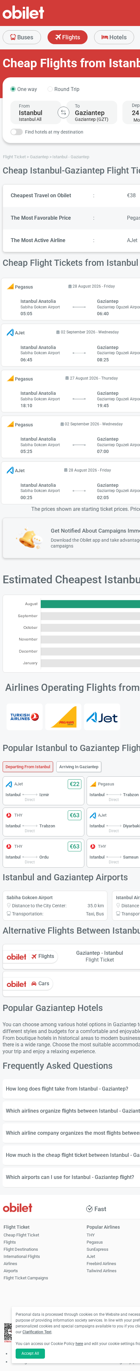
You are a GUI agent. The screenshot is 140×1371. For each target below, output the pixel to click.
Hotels (117, 37)
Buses (24, 37)
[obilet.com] (39, 18)
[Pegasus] (63, 717)
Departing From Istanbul (28, 766)
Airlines (10, 1263)
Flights (70, 37)
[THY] (25, 717)
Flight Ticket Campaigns (26, 1277)
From (24, 106)
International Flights (22, 1256)
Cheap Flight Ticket (21, 1235)
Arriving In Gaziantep (78, 766)
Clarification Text (36, 1332)
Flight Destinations (21, 1249)
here (79, 1343)
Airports (11, 1270)
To (77, 106)
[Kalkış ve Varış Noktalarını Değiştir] (63, 112)
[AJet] (102, 717)
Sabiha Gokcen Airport (30, 897)
